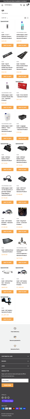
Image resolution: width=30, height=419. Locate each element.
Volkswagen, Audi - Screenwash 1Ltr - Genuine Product (22, 36)
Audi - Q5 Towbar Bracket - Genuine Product (7, 222)
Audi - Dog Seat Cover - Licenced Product (22, 222)
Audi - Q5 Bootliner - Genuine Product (7, 251)
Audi (3, 32)
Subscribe (7, 385)
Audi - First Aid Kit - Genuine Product (22, 95)
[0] (27, 5)
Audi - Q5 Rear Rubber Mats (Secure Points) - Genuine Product (22, 159)
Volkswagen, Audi (21, 32)
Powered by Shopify (6, 415)
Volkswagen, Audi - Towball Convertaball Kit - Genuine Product (22, 252)
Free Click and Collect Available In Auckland (15, 1)
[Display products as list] (27, 18)
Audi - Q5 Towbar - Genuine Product (7, 311)
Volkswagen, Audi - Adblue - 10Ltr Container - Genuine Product (7, 128)
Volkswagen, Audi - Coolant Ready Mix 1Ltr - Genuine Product (7, 97)
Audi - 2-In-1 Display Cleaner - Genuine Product (7, 36)
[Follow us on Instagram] (5, 397)
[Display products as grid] (25, 18)
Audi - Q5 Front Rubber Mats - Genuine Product (22, 189)
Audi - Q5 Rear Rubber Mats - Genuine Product (7, 158)
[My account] (24, 5)
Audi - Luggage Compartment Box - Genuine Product (22, 127)
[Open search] (21, 5)
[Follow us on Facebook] (3, 397)
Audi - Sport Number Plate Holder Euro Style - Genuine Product (7, 66)
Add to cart (7, 45)
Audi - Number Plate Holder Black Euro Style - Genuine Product (22, 66)
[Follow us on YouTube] (8, 397)
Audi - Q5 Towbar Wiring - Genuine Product (22, 282)
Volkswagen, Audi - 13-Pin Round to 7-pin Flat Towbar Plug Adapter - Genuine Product (7, 191)
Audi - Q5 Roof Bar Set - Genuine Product (7, 282)
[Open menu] (2, 5)
